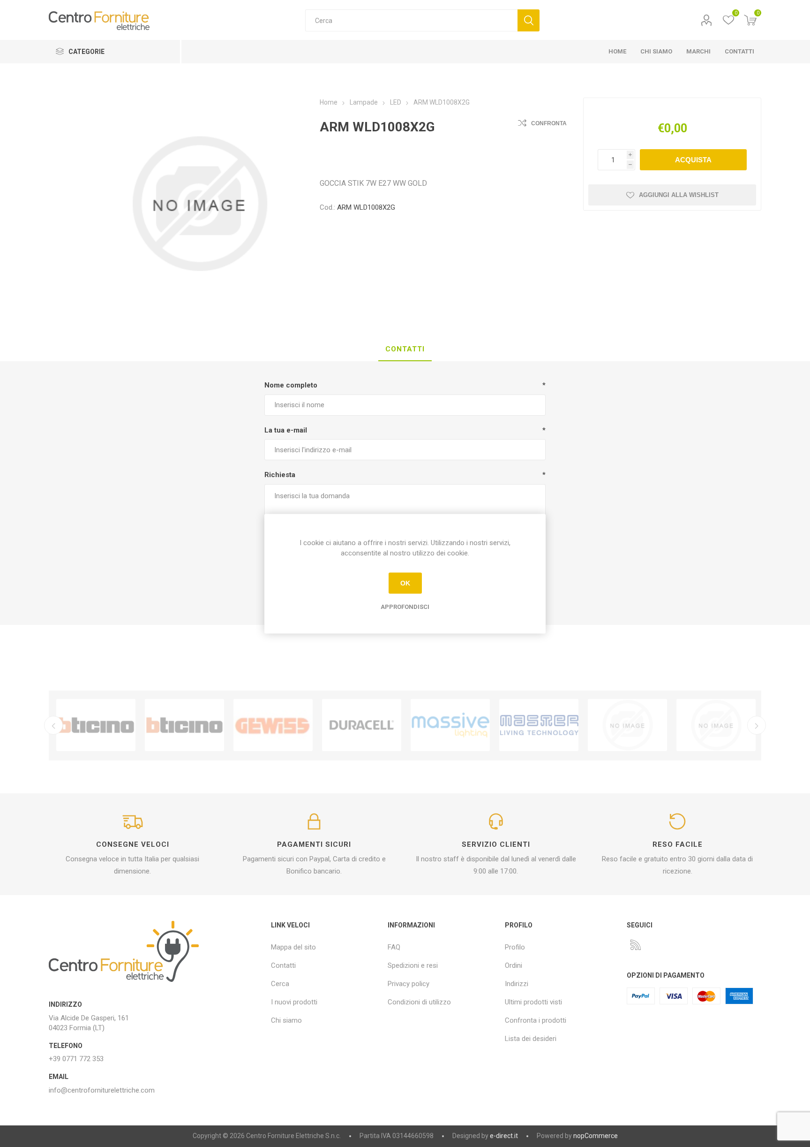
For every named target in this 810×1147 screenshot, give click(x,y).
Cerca (529, 20)
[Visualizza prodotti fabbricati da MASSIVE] (450, 725)
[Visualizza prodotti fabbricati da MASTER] (538, 725)
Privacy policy (408, 984)
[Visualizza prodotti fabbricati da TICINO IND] (184, 725)
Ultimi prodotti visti (533, 1002)
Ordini (513, 965)
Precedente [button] (53, 725)
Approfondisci (405, 606)
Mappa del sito (293, 947)
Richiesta (279, 475)
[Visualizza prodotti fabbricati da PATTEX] (627, 725)
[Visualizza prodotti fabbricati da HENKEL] (716, 725)
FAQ (394, 947)
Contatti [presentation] (405, 349)
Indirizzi (516, 984)
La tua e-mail (285, 430)
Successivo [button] (756, 725)
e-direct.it (504, 1135)
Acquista (693, 160)
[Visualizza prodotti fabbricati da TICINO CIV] (95, 725)
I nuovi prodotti (294, 1002)
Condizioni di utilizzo (419, 1002)
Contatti (283, 965)
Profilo (706, 20)
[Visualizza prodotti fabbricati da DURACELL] (361, 725)
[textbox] (411, 20)
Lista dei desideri (530, 1038)
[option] (96, 725)
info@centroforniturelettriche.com (102, 1090)
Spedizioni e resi (413, 965)
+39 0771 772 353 (76, 1059)
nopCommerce (595, 1135)
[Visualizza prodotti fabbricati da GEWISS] (273, 725)
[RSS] (635, 944)
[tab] (405, 349)
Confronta (549, 123)
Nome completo (290, 385)
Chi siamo (286, 1020)
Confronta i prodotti (535, 1020)
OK (405, 583)
